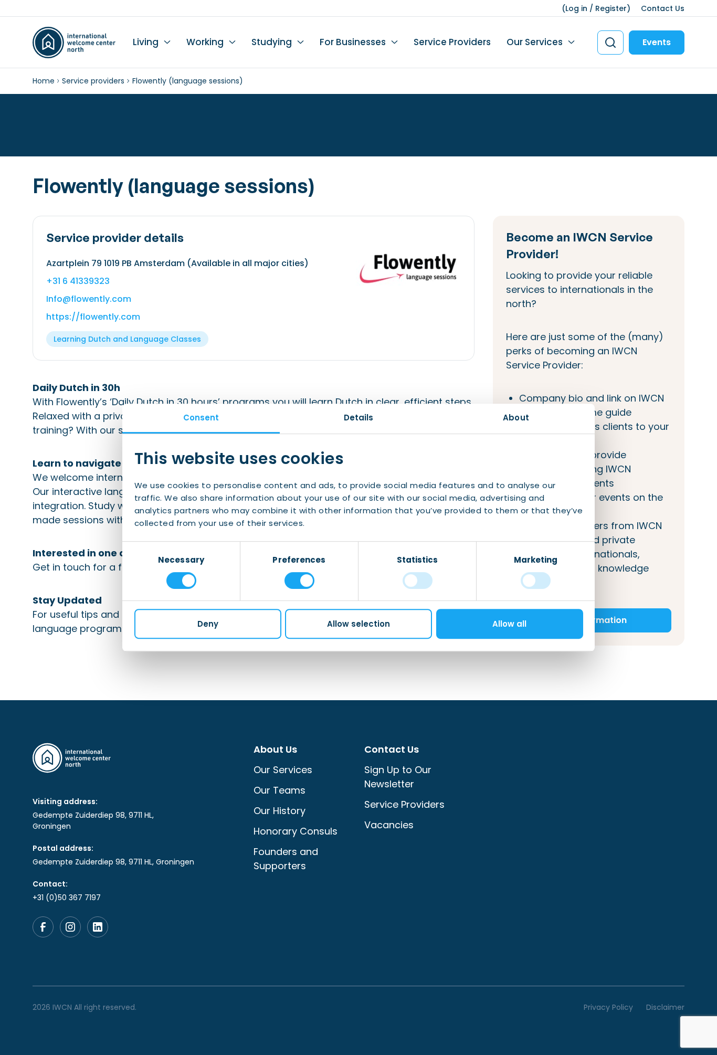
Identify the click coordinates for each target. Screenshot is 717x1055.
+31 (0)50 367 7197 (67, 897)
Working (205, 42)
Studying (271, 42)
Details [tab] (359, 417)
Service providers (93, 81)
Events (656, 42)
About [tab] (516, 417)
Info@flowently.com (88, 299)
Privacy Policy (608, 1007)
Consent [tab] (201, 417)
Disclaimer (665, 1007)
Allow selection (358, 623)
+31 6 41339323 (78, 281)
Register (611, 8)
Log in (576, 8)
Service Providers (452, 42)
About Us (275, 749)
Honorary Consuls (296, 831)
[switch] (299, 580)
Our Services (535, 42)
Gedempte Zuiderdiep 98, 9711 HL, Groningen (93, 820)
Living (146, 42)
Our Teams (279, 790)
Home (44, 81)
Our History (279, 810)
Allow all (509, 623)
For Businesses (353, 42)
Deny (207, 623)
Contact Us (662, 8)
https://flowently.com (93, 317)
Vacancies (389, 824)
